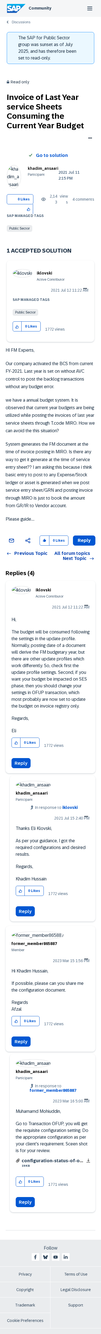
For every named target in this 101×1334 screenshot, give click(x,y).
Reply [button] (84, 540)
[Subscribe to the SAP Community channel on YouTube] (55, 1257)
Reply (21, 763)
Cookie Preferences (25, 1320)
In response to (56, 807)
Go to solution (52, 155)
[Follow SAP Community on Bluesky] (45, 1257)
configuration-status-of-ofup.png (59, 1160)
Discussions (21, 22)
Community (40, 8)
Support (75, 1305)
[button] (28, 209)
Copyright (25, 1289)
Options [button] (89, 139)
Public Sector (19, 228)
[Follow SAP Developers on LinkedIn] (65, 1257)
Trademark (25, 1305)
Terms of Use (76, 1274)
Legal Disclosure (76, 1289)
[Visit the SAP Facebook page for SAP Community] (35, 1257)
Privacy (25, 1274)
